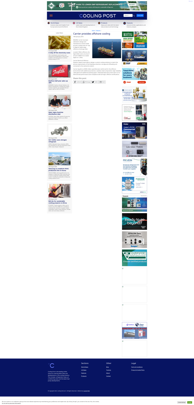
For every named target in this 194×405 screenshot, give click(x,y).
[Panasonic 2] (134, 203)
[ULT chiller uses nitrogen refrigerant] (59, 131)
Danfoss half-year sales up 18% (58, 82)
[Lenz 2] (134, 330)
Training (108, 370)
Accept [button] (189, 402)
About (108, 373)
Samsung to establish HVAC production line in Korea (58, 169)
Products (104, 23)
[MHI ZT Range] (134, 149)
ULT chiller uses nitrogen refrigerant (57, 141)
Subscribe (140, 15)
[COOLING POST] (134, 312)
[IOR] (134, 348)
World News (54, 23)
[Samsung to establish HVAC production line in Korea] (59, 158)
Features (130, 23)
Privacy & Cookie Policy (137, 370)
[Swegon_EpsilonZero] (134, 239)
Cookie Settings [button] (181, 402)
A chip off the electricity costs (59, 53)
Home (93, 30)
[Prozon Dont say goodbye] (134, 167)
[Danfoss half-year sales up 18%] (59, 71)
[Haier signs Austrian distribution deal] (59, 102)
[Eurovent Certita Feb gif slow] (134, 258)
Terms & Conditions (137, 367)
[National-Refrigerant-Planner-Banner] (97, 6)
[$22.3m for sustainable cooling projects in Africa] (59, 191)
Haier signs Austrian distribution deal (55, 113)
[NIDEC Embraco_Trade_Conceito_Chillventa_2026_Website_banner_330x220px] (134, 221)
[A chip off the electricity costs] (59, 42)
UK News (79, 23)
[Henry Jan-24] (134, 94)
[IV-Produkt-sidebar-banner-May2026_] (134, 112)
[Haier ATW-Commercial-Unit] (134, 131)
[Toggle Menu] (51, 15)
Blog (107, 367)
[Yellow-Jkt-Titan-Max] (134, 58)
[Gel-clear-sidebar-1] (134, 294)
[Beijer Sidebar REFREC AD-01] (134, 40)
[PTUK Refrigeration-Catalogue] (134, 276)
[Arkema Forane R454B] (134, 185)
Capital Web (87, 391)
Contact (108, 376)
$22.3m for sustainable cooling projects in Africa (57, 202)
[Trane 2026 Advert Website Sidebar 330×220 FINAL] (134, 76)
